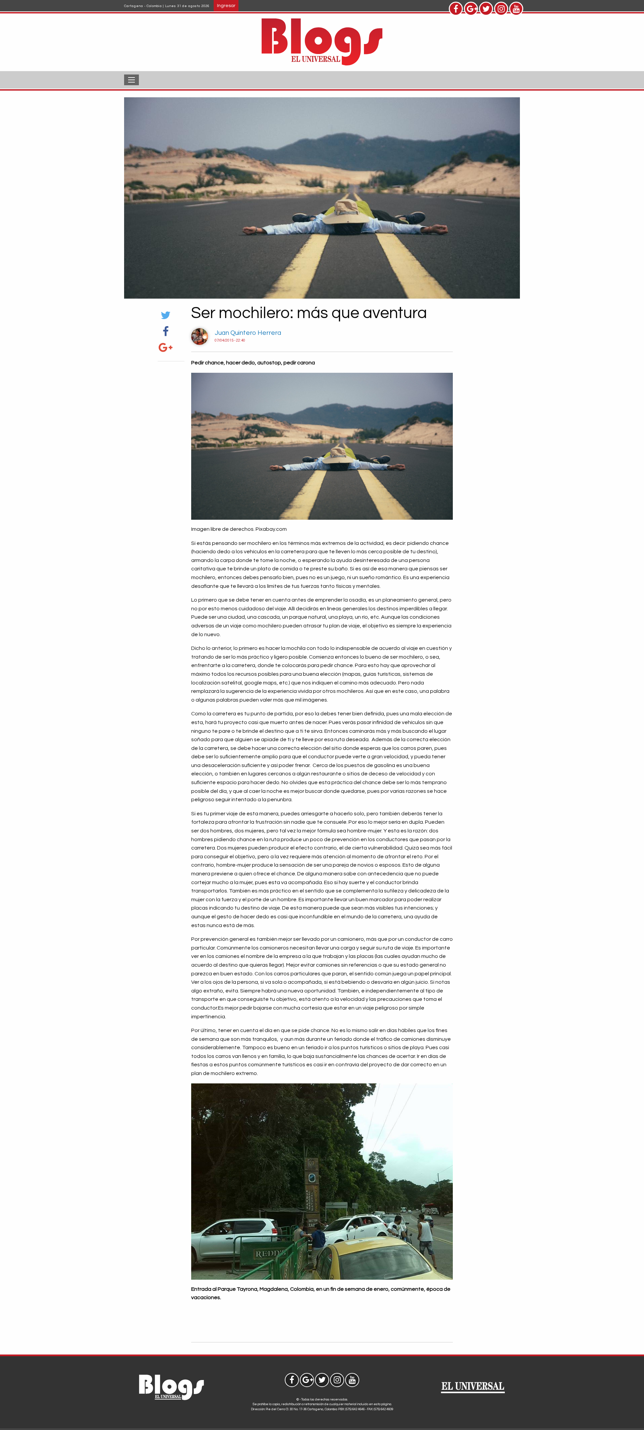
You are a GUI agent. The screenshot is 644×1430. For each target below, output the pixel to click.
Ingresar (226, 5)
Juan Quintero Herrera (248, 332)
